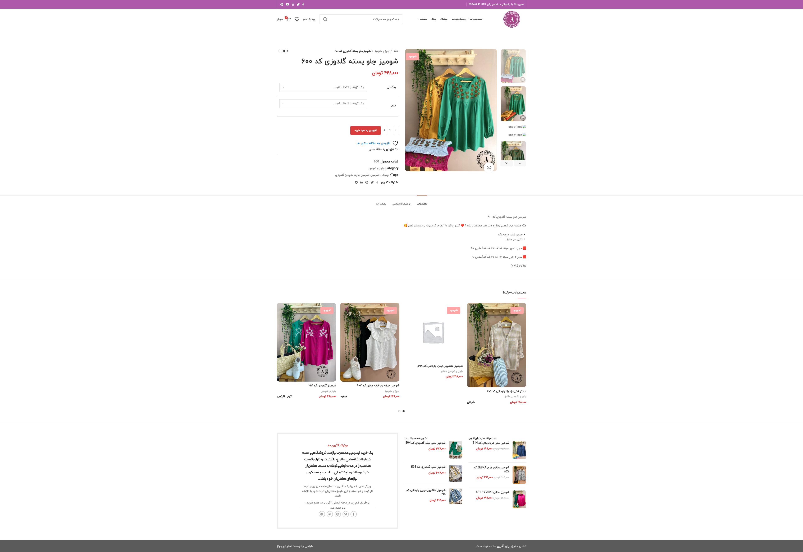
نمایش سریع (470, 319)
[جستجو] (325, 19)
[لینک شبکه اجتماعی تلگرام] (356, 182)
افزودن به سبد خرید (365, 130)
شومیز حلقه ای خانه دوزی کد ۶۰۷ (378, 386)
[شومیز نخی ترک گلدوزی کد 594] (455, 450)
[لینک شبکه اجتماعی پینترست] (282, 4)
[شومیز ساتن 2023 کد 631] (519, 499)
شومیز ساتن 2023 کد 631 (492, 492)
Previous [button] (520, 163)
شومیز (375, 175)
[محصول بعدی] (279, 51)
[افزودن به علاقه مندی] (470, 328)
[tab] (422, 202)
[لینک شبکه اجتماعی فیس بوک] (303, 4)
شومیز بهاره (362, 175)
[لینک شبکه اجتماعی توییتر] (298, 4)
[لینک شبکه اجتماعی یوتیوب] (287, 4)
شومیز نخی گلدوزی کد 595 (428, 467)
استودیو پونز (284, 546)
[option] (513, 65)
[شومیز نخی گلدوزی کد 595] (455, 473)
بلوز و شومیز (381, 51)
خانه (395, 51)
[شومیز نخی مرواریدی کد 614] (519, 450)
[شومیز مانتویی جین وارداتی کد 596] (455, 496)
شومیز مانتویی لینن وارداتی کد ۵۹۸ (440, 366)
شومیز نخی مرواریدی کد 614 (491, 443)
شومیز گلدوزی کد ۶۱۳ (322, 386)
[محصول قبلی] (287, 51)
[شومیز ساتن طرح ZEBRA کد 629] (519, 475)
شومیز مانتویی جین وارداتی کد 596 (426, 492)
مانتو (507, 396)
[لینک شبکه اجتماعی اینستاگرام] (292, 4)
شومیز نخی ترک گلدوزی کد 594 (425, 443)
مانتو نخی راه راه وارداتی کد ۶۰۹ (506, 391)
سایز (393, 106)
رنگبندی (391, 87)
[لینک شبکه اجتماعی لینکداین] (361, 182)
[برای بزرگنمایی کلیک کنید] (489, 167)
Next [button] (506, 163)
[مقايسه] (470, 309)
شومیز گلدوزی (344, 175)
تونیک (385, 175)
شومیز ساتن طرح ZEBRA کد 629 (491, 470)
